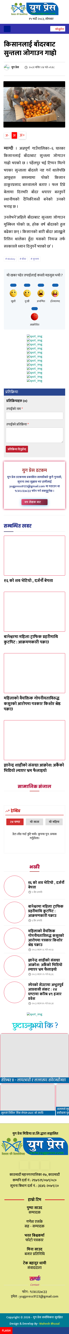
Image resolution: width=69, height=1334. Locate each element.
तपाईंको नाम (14, 409)
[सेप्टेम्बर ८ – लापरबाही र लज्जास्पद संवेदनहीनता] (34, 1058)
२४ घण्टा (15, 821)
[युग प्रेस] (7, 67)
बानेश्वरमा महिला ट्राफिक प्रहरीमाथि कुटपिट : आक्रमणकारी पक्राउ (31, 639)
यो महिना (54, 821)
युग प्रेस (15, 67)
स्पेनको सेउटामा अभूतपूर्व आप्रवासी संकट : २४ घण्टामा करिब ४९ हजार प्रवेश (45, 992)
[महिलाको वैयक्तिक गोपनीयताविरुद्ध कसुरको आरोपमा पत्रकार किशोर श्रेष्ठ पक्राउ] (34, 673)
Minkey (11, 259)
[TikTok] (34, 1165)
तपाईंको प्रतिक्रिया (17, 425)
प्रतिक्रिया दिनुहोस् (17, 449)
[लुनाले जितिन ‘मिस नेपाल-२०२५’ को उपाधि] (27, 1099)
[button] (57, 29)
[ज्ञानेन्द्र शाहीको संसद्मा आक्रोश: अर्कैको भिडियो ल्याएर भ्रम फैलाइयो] (34, 740)
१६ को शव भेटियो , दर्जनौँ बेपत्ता (28, 580)
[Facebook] (24, 1165)
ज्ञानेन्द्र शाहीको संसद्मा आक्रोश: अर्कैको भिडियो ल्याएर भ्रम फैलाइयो (34, 768)
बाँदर (24, 259)
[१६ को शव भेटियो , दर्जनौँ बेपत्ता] (34, 556)
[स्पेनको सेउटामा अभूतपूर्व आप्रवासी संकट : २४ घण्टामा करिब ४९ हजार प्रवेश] (14, 992)
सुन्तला (36, 259)
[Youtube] (45, 1165)
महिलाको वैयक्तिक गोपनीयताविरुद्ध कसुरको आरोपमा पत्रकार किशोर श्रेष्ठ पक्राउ (32, 704)
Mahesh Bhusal (49, 1323)
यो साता (34, 821)
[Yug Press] (34, 9)
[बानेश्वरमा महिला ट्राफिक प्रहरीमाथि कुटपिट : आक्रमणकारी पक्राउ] (34, 612)
